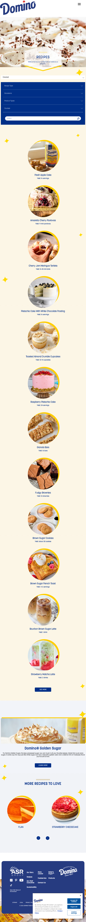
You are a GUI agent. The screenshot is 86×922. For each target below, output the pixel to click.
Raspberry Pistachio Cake (43, 402)
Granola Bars (43, 447)
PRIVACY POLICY (30, 902)
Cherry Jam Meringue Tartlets (43, 266)
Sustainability (31, 887)
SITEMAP (14, 902)
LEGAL (21, 902)
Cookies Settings (74, 912)
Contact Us (42, 883)
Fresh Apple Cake (43, 175)
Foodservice (42, 878)
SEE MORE (43, 689)
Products (51, 878)
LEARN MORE (43, 765)
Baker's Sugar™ (51, 873)
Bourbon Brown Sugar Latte (43, 629)
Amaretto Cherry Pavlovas (43, 220)
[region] (58, 906)
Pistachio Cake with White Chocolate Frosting (43, 311)
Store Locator (40, 873)
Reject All (74, 907)
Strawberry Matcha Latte (43, 674)
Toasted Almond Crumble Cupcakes (43, 357)
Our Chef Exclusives (30, 882)
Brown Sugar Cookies (43, 538)
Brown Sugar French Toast (43, 583)
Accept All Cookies (73, 901)
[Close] (80, 895)
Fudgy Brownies (43, 493)
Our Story (30, 872)
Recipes (29, 877)
